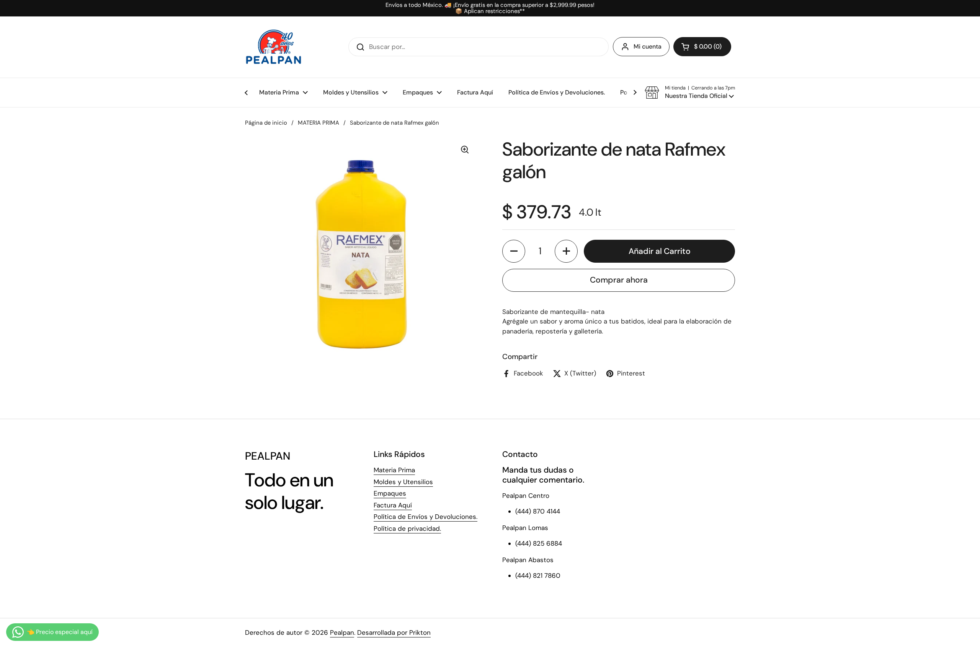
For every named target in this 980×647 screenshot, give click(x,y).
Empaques (390, 493)
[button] (702, 46)
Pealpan (342, 632)
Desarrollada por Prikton (394, 632)
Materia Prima (394, 470)
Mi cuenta (648, 46)
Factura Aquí (393, 505)
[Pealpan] (273, 47)
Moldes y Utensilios (403, 482)
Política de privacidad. (407, 528)
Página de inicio (266, 123)
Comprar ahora (619, 280)
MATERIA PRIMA (318, 123)
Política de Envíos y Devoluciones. (425, 516)
